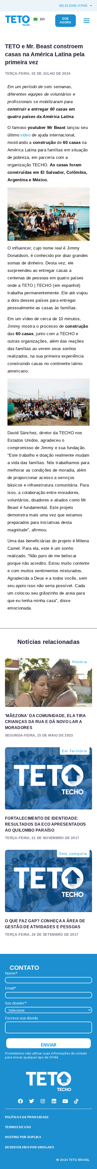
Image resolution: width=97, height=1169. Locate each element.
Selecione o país (73, 5)
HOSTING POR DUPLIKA (23, 1137)
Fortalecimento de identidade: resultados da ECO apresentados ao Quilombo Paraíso (45, 824)
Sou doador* (16, 1003)
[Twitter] (32, 1101)
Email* (10, 988)
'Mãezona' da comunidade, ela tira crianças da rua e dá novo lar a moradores (45, 722)
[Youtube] (65, 1101)
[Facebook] (21, 1101)
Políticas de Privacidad (26, 1117)
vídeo (25, 135)
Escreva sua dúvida (21, 1018)
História (79, 662)
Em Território (74, 751)
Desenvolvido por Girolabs (29, 1147)
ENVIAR (48, 1045)
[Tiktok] (77, 1101)
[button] (86, 20)
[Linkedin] (54, 1101)
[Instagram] (43, 1101)
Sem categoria (73, 854)
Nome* (11, 973)
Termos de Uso (18, 1127)
